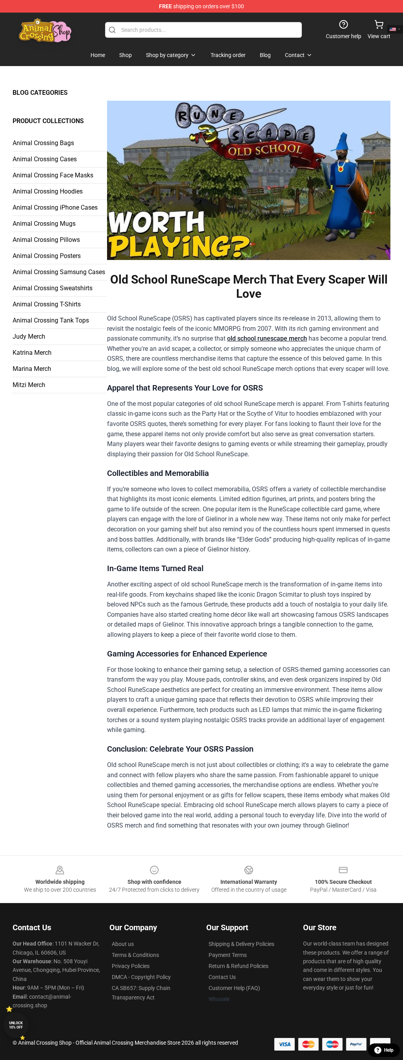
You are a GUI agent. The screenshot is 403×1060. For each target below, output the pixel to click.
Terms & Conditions (135, 955)
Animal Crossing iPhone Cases (55, 207)
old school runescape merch (267, 338)
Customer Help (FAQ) (234, 988)
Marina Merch (32, 368)
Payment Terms (228, 955)
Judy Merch (29, 336)
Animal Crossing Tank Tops (51, 320)
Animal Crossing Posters (47, 256)
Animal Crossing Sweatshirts (52, 288)
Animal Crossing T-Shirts (47, 304)
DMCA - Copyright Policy (141, 977)
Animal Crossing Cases (45, 159)
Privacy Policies (131, 966)
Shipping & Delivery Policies (241, 944)
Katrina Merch (32, 352)
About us (123, 944)
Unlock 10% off (16, 1025)
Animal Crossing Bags (43, 143)
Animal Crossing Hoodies (48, 191)
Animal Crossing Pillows (46, 239)
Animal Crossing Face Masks (53, 175)
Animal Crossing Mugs (44, 223)
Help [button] (389, 1050)
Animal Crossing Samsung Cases (59, 272)
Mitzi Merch (29, 385)
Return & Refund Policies (238, 966)
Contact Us (222, 977)
